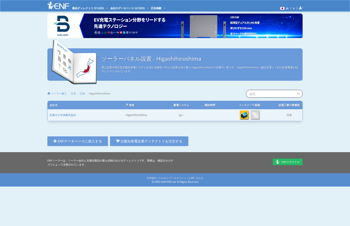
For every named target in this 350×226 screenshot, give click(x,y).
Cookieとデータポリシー (172, 178)
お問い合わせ (196, 178)
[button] (284, 8)
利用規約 (151, 178)
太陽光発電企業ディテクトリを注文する (151, 141)
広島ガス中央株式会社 (63, 115)
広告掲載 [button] (156, 8)
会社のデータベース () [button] (127, 8)
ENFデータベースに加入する (79, 141)
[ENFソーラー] (58, 5)
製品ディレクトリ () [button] (88, 8)
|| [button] (294, 8)
